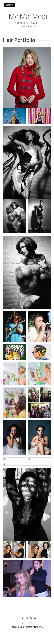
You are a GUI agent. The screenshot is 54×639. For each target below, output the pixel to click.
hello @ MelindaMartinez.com (27, 627)
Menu (11, 5)
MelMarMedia (30, 16)
